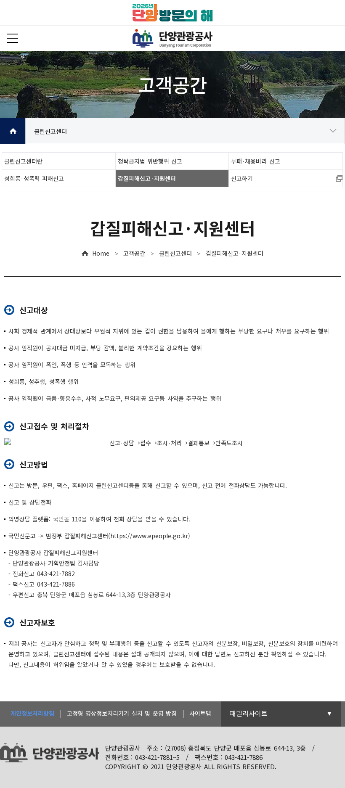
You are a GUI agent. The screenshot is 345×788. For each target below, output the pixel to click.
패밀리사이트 (249, 713)
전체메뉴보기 (12, 38)
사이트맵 (200, 713)
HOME (13, 131)
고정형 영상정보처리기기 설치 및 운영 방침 (122, 713)
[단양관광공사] (172, 38)
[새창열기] (172, 12)
